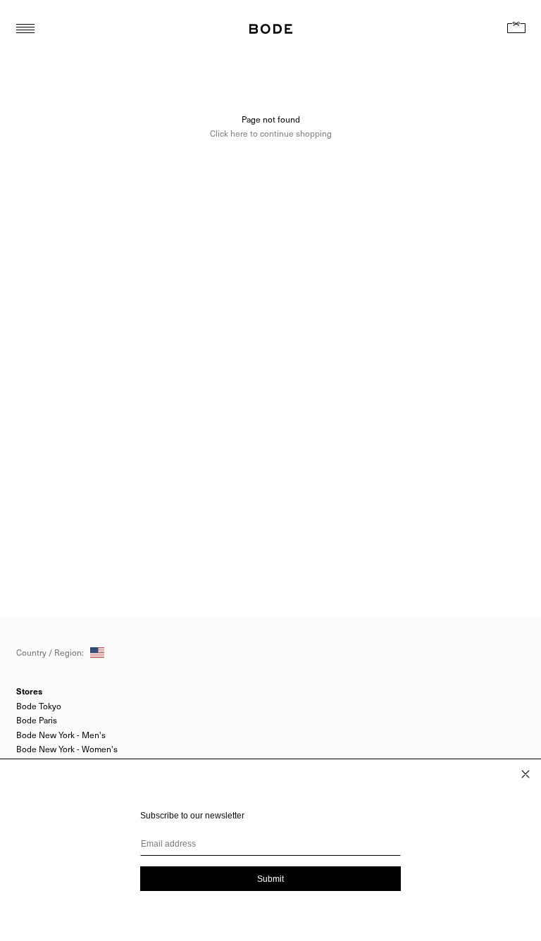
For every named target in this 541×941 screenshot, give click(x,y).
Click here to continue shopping (271, 133)
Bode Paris (36, 719)
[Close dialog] (525, 774)
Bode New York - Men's (61, 734)
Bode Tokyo (38, 705)
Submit (270, 879)
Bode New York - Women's (67, 748)
